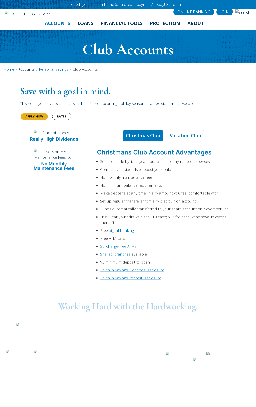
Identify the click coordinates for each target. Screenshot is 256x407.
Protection (165, 23)
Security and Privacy (28, 362)
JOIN (224, 11)
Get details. (175, 4)
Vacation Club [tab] (185, 135)
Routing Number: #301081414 (205, 328)
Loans (85, 23)
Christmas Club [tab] (143, 135)
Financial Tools (122, 23)
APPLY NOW (34, 116)
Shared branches (115, 254)
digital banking (121, 230)
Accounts (57, 23)
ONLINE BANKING (193, 11)
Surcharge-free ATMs (118, 246)
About (195, 23)
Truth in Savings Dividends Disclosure (132, 270)
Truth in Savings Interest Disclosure (130, 278)
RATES (61, 116)
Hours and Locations (205, 343)
